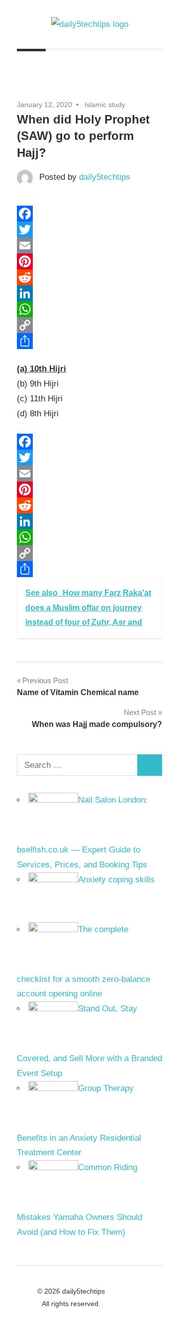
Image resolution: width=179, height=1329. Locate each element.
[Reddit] (89, 277)
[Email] (89, 245)
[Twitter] (89, 230)
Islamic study (105, 105)
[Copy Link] (89, 325)
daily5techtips (104, 177)
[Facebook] (89, 214)
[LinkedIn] (89, 293)
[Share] (89, 341)
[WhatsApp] (89, 309)
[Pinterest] (89, 261)
